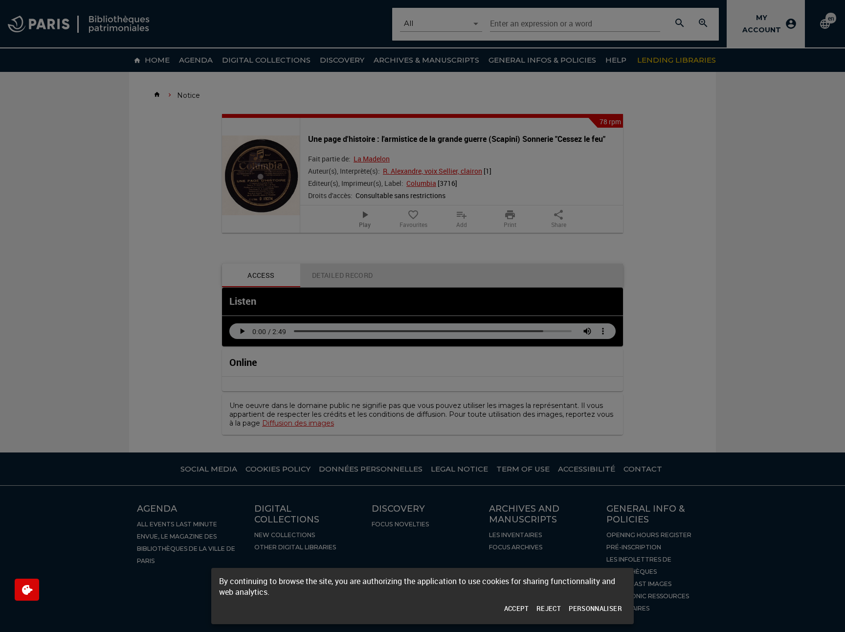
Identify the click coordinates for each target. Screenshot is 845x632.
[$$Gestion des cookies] (27, 590)
